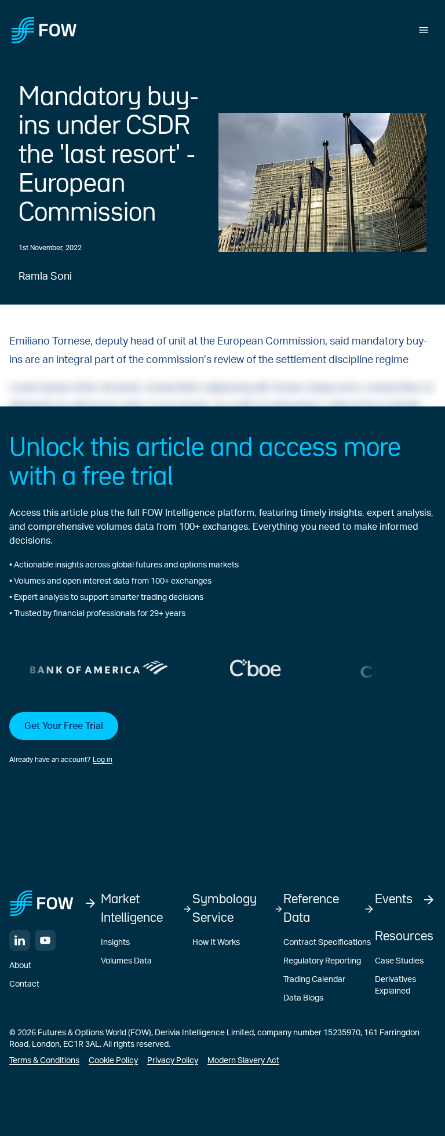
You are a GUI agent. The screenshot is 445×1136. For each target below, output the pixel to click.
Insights (115, 943)
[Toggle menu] (423, 30)
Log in (102, 759)
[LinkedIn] (19, 940)
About (20, 966)
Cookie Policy (113, 1061)
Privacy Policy (172, 1061)
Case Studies (399, 961)
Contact (24, 984)
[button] (222, 738)
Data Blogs (303, 998)
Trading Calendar (314, 980)
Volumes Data (126, 961)
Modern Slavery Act (243, 1061)
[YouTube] (45, 940)
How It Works (216, 943)
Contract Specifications (327, 943)
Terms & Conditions (44, 1061)
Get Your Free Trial (63, 726)
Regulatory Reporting (322, 961)
